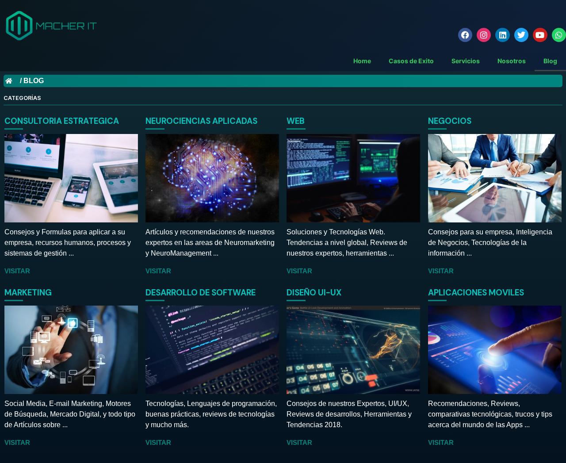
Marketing (28, 292)
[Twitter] (521, 35)
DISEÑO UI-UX (314, 292)
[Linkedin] (502, 35)
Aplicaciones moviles (476, 292)
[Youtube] (540, 35)
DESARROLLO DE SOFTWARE (200, 292)
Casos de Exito (411, 61)
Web (296, 120)
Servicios (465, 61)
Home (362, 61)
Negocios (449, 120)
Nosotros (511, 61)
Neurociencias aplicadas (201, 120)
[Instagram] (484, 35)
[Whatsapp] (559, 35)
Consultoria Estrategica (61, 120)
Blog (550, 61)
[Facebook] (465, 35)
